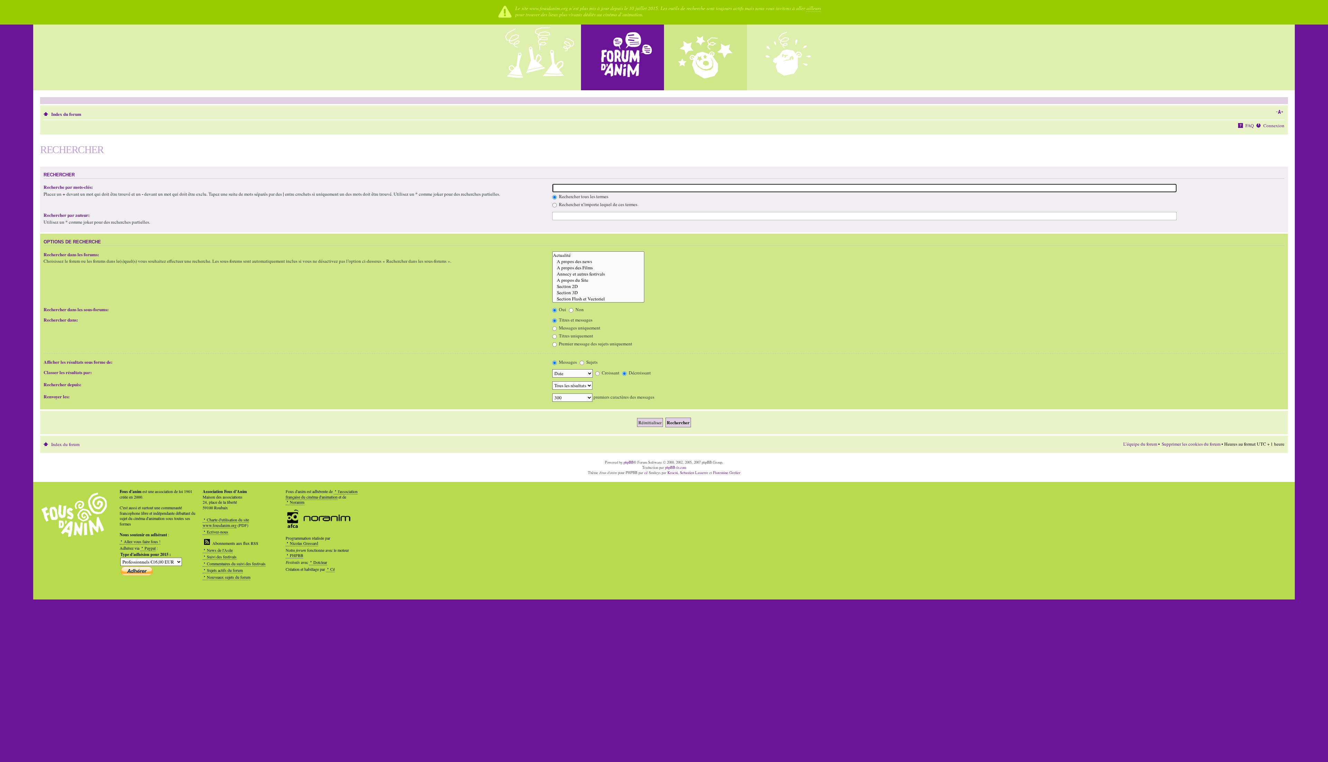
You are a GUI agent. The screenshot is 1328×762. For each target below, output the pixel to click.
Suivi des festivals (222, 556)
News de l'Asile (220, 550)
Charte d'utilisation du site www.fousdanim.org (226, 522)
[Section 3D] (598, 292)
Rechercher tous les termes (583, 196)
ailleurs (813, 8)
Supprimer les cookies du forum (1191, 444)
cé (646, 472)
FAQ (1249, 125)
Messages (567, 362)
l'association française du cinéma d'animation (322, 494)
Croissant (610, 373)
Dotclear (320, 562)
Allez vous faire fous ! (142, 541)
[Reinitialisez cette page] (622, 57)
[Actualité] (598, 255)
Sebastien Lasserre (694, 472)
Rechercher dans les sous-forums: (76, 309)
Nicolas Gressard (304, 543)
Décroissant (639, 373)
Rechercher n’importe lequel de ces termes (597, 204)
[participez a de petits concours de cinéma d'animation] (788, 57)
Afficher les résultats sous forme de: (78, 362)
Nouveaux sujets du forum (228, 577)
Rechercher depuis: (62, 384)
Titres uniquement (575, 336)
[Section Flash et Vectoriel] (598, 299)
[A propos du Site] (598, 280)
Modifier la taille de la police (1279, 112)
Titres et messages (575, 320)
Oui (562, 309)
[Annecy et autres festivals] (598, 274)
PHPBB (296, 555)
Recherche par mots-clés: (68, 187)
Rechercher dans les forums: (71, 254)
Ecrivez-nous (217, 532)
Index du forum (66, 114)
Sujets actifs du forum (225, 570)
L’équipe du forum (1140, 444)
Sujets (591, 362)
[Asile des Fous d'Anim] (539, 57)
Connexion (1273, 125)
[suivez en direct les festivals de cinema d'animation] (705, 57)
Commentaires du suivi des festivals (236, 563)
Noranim (297, 502)
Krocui (672, 472)
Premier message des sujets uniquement (595, 344)
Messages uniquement (579, 328)
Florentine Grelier (726, 472)
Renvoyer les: (57, 396)
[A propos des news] (598, 261)
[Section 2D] (598, 286)
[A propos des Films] (598, 267)
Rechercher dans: (61, 319)
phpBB (629, 462)
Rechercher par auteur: (67, 215)
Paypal (150, 548)
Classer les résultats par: (68, 372)
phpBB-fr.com (675, 467)
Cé (332, 569)
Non (579, 309)
